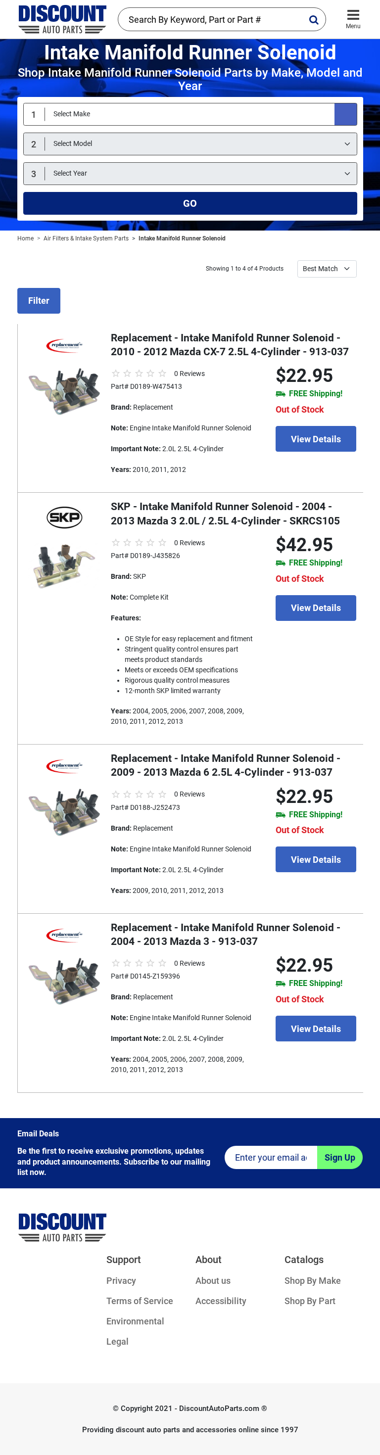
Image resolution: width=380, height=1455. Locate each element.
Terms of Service (139, 1301)
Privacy (121, 1280)
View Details (316, 439)
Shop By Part (310, 1301)
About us (213, 1280)
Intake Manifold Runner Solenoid (182, 238)
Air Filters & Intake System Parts (86, 238)
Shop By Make (313, 1280)
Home (25, 238)
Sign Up (340, 1157)
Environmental (135, 1321)
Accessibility (220, 1301)
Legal (117, 1341)
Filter (38, 300)
